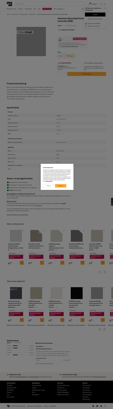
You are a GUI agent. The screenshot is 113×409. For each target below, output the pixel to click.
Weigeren (48, 185)
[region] (57, 177)
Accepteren (60, 185)
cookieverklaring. (49, 181)
